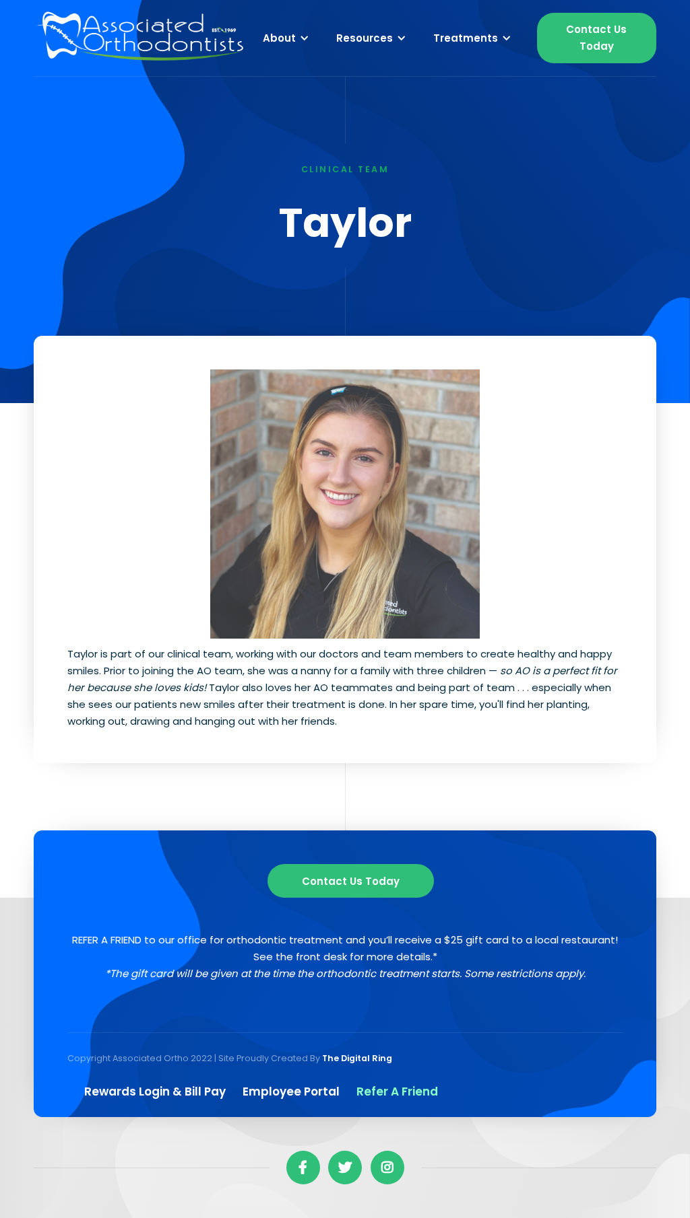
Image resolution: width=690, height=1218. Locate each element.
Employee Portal (291, 1091)
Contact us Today (351, 881)
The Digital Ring (357, 1058)
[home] (141, 38)
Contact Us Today (596, 37)
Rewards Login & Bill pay (155, 1091)
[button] (286, 38)
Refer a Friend (397, 1091)
